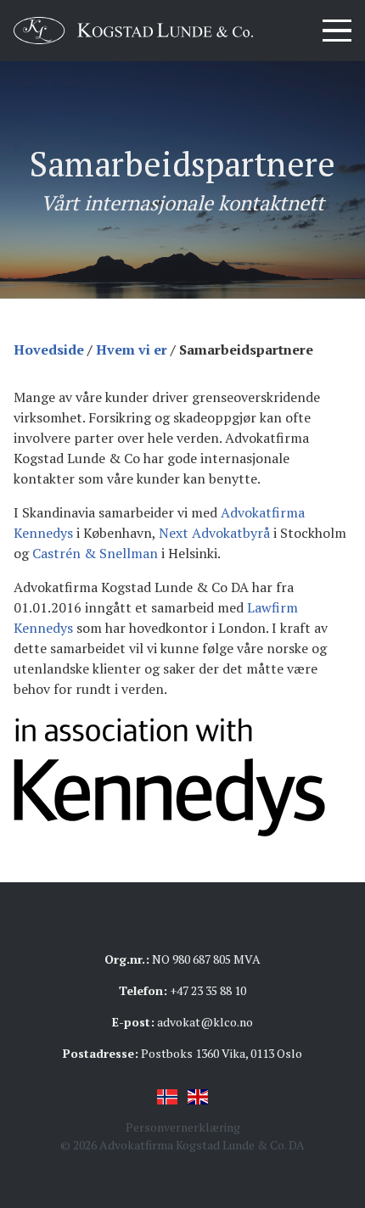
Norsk (167, 1097)
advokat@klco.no (205, 1022)
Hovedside (49, 349)
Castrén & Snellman (95, 553)
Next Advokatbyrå (214, 532)
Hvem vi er (131, 349)
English (198, 1097)
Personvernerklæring (183, 1127)
